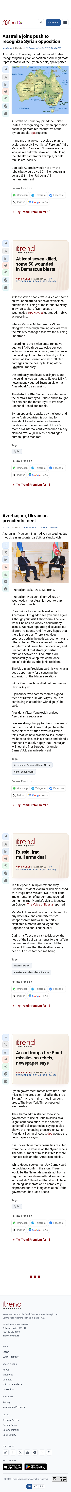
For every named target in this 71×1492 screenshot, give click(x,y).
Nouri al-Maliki (22, 965)
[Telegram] (35, 1452)
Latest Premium (11, 1356)
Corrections (9, 1389)
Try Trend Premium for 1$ (33, 212)
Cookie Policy (9, 1435)
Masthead (8, 1374)
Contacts (7, 1379)
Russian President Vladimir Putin (31, 972)
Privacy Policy (10, 1425)
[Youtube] (27, 1452)
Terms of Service (11, 1420)
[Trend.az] (12, 23)
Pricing (6, 1402)
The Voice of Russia (40, 904)
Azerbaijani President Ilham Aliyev (32, 765)
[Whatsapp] (6, 1452)
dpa (33, 132)
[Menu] (65, 22)
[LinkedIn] (42, 1452)
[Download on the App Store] (12, 1466)
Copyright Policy (11, 1430)
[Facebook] (13, 1452)
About (6, 1369)
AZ (35, 1486)
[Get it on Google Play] (35, 1466)
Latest (6, 1352)
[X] (20, 1452)
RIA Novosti (36, 312)
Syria (16, 451)
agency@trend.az (11, 1335)
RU (41, 1486)
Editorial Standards (12, 1384)
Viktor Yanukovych (24, 771)
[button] (6, 70)
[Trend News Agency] (12, 1305)
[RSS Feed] (49, 1452)
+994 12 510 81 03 (11, 1332)
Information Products (14, 1407)
